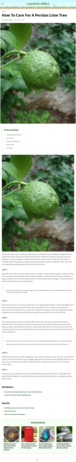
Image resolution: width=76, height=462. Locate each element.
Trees (4, 11)
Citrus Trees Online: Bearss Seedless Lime (17, 395)
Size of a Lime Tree (10, 411)
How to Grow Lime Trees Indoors (14, 414)
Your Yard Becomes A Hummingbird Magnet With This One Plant (46, 446)
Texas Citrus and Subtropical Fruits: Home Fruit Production (23, 392)
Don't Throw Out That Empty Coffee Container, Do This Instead (29, 446)
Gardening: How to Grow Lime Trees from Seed (19, 408)
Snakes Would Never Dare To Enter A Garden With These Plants (64, 446)
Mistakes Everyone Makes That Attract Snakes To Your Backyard (10, 447)
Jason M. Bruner (8, 20)
